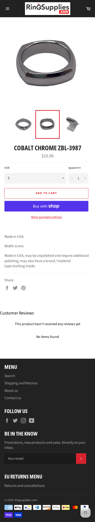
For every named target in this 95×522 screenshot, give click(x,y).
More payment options (46, 217)
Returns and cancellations (24, 485)
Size (7, 168)
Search (9, 376)
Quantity (74, 168)
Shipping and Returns (21, 383)
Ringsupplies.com (26, 500)
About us (11, 390)
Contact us (12, 398)
